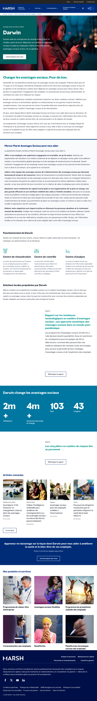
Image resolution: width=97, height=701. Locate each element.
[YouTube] (17, 680)
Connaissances (51, 8)
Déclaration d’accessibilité (12, 690)
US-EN (91, 8)
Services (37, 8)
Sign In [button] (68, 2)
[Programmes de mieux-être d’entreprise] (17, 590)
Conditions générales (10, 687)
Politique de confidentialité (29, 687)
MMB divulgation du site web (51, 687)
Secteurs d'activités (21, 8)
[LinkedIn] (23, 680)
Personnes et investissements (64, 660)
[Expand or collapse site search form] (82, 8)
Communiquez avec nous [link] (14, 57)
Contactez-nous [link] (91, 2)
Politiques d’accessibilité (71, 687)
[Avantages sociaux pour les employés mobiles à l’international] (60, 490)
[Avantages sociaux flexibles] (48, 590)
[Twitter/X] (11, 680)
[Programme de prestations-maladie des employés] (80, 590)
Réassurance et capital (86, 657)
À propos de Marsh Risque (69, 8)
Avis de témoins (45, 690)
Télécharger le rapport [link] (56, 374)
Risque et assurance (68, 657)
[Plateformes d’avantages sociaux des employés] (80, 629)
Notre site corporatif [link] (78, 2)
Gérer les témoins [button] (59, 690)
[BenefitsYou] (48, 629)
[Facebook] (5, 680)
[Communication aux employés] (17, 629)
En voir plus (10, 530)
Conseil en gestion (87, 660)
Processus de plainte (30, 690)
